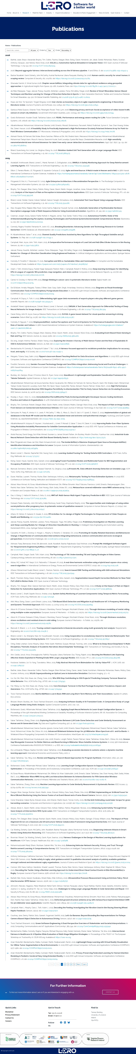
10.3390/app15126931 (59, 378)
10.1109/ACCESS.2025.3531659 (80, 605)
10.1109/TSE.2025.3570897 (98, 639)
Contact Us (9, 1018)
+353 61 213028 (55, 1013)
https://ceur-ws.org (63, 937)
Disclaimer (9, 1012)
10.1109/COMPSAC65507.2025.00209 (42, 959)
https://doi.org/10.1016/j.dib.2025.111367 (58, 317)
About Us (16, 13)
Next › (79, 964)
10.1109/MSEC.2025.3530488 (50, 892)
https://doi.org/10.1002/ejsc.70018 (73, 873)
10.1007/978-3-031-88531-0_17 (26, 550)
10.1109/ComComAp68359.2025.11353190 (94, 926)
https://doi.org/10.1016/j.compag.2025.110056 (94, 803)
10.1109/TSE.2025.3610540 (103, 833)
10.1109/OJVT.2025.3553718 (22, 195)
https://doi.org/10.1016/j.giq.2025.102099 (97, 113)
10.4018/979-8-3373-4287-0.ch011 (76, 97)
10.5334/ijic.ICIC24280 (42, 517)
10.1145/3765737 (17, 666)
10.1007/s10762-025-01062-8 (94, 780)
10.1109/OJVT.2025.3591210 (53, 825)
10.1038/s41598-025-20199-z (41, 238)
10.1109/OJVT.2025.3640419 (43, 66)
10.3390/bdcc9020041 (85, 723)
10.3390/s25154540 (119, 795)
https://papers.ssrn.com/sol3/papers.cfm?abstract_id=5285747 (62, 264)
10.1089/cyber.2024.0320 (66, 558)
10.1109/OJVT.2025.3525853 (118, 408)
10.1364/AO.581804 (18, 146)
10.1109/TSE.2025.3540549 (63, 573)
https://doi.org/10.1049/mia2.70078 (100, 132)
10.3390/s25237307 (50, 911)
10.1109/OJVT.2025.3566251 (101, 589)
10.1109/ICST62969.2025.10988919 (80, 480)
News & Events (104, 13)
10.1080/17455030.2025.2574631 (56, 491)
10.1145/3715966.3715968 (65, 230)
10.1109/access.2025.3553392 (37, 787)
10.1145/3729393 (58, 681)
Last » (85, 964)
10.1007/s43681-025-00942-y (116, 71)
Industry (49, 13)
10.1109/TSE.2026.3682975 (59, 153)
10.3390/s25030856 (61, 344)
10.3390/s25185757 (60, 881)
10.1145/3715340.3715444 (33, 716)
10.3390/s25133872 (31, 245)
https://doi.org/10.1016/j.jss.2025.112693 (82, 105)
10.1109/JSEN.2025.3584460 (67, 336)
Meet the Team (38, 13)
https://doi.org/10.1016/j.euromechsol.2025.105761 (31, 623)
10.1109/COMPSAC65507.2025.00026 (80, 359)
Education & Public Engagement (84, 13)
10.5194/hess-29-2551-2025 (53, 419)
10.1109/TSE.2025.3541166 (58, 203)
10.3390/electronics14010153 (31, 222)
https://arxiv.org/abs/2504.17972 (92, 437)
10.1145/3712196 (47, 597)
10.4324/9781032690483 (59, 184)
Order (57, 50)
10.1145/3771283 (43, 472)
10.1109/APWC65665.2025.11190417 (61, 430)
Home (9, 13)
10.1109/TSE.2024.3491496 (78, 166)
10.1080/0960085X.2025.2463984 (24, 448)
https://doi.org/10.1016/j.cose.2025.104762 (73, 78)
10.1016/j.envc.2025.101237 (58, 539)
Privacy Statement (12, 1015)
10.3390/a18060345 (114, 211)
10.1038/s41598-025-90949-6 (40, 302)
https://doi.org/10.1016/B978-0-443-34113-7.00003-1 (94, 86)
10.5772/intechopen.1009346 (96, 734)
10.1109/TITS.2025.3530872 (22, 814)
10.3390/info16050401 (20, 761)
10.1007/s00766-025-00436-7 (36, 631)
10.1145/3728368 (61, 841)
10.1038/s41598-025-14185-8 (82, 903)
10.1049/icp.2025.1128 (109, 566)
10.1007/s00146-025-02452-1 (51, 352)
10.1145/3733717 (32, 456)
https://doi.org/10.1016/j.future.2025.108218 (48, 121)
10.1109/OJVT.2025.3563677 (86, 464)
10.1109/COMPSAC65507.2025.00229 (39, 294)
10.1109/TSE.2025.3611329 (95, 309)
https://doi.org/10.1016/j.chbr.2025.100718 (27, 275)
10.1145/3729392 (55, 689)
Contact (126, 13)
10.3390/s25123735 (83, 919)
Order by (43, 50)
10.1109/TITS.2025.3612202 (22, 851)
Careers (8, 1021)
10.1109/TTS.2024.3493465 (25, 650)
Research (26, 13)
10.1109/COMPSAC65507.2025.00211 (37, 948)
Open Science (115, 13)
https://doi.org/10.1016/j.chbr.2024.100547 (27, 509)
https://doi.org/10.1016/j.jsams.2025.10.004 (113, 862)
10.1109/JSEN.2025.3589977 (56, 392)
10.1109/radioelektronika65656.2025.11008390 (82, 745)
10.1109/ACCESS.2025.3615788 (107, 658)
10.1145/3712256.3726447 (107, 769)
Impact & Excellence (62, 13)
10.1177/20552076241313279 (22, 283)
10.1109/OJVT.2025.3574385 (35, 498)
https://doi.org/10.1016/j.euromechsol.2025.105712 (108, 612)
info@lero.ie (55, 1016)
